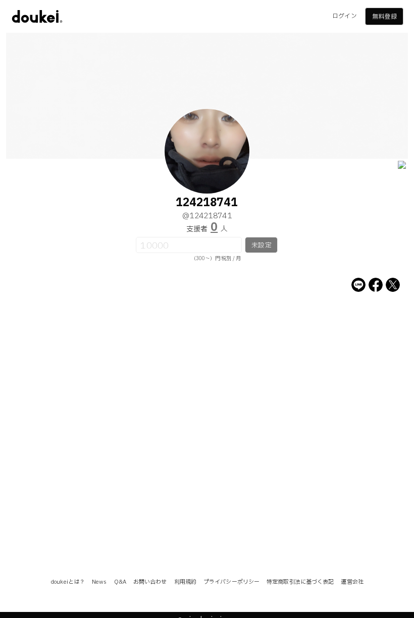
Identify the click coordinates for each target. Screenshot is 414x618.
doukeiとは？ (67, 582)
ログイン (344, 16)
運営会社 (352, 582)
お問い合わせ (150, 582)
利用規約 (185, 582)
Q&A (120, 582)
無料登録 (384, 16)
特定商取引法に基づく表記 (300, 582)
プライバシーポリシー (231, 582)
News (99, 582)
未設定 (261, 245)
